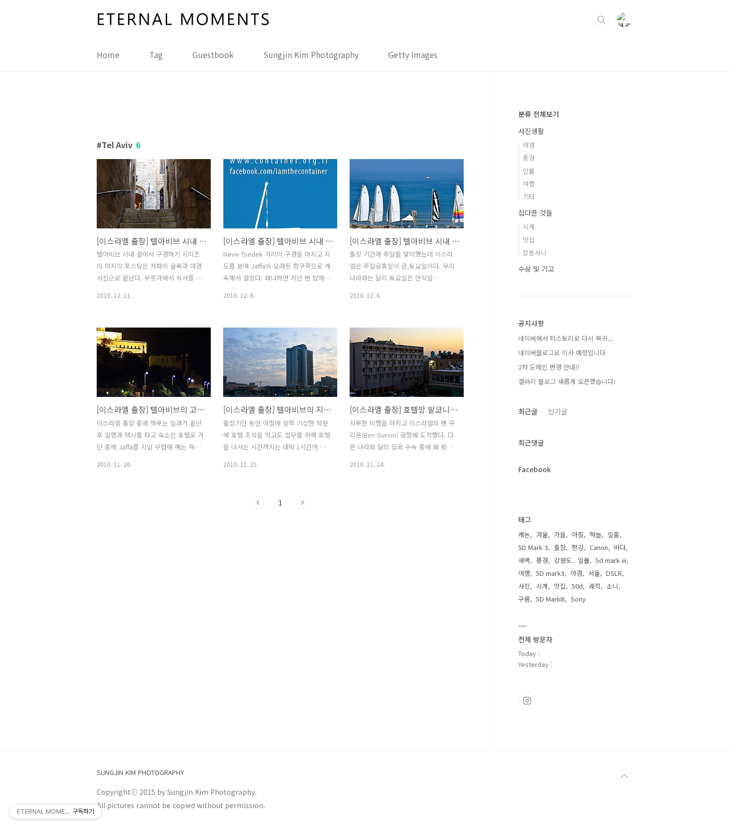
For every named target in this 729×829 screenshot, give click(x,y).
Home (108, 54)
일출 (613, 534)
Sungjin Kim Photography (311, 54)
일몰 (584, 560)
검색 (601, 19)
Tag (156, 54)
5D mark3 (550, 573)
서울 (594, 573)
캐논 (524, 534)
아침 (578, 534)
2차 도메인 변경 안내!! (548, 367)
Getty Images (412, 54)
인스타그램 (527, 701)
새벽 (524, 560)
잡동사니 (535, 252)
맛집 (529, 239)
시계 (529, 226)
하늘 (596, 534)
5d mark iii (611, 560)
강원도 (563, 560)
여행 (529, 183)
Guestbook (213, 54)
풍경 (529, 158)
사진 (524, 586)
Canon (599, 547)
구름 (524, 599)
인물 (529, 170)
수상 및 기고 (536, 269)
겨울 (542, 534)
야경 (529, 145)
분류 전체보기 (538, 114)
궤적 (595, 586)
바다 (620, 547)
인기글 (557, 411)
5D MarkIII (550, 599)
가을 (560, 534)
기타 (529, 196)
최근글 (528, 411)
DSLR (614, 573)
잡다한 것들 (535, 213)
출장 (560, 547)
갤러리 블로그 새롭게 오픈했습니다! (566, 381)
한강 (578, 547)
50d (577, 586)
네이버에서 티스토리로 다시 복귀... (565, 338)
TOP (624, 776)
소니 (612, 586)
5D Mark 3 (533, 547)
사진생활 (531, 131)
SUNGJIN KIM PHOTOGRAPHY (140, 772)
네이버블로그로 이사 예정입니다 (562, 352)
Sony (578, 599)
